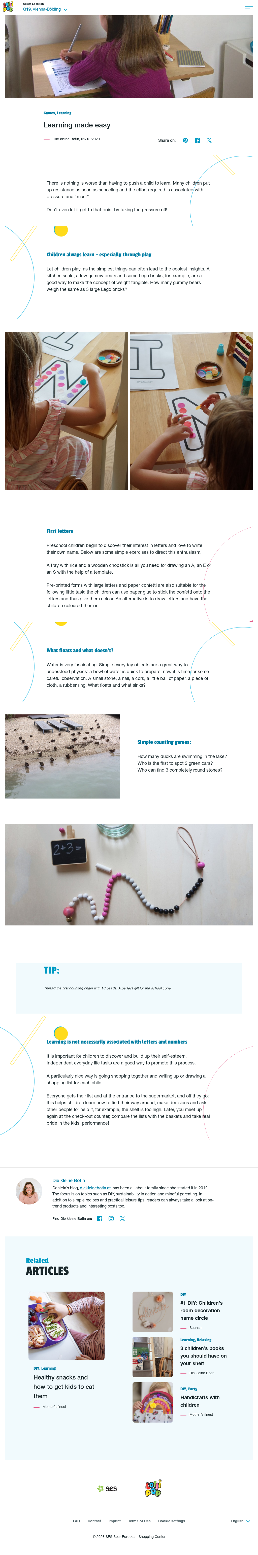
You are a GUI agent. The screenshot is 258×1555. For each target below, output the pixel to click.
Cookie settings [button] (171, 1521)
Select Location (33, 4)
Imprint (115, 1521)
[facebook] (99, 1219)
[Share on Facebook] (197, 141)
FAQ (76, 1521)
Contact (94, 1521)
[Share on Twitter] (209, 141)
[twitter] (122, 1219)
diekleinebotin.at (95, 1189)
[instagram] (111, 1219)
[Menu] (249, 7)
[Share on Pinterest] (185, 141)
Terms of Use (139, 1521)
